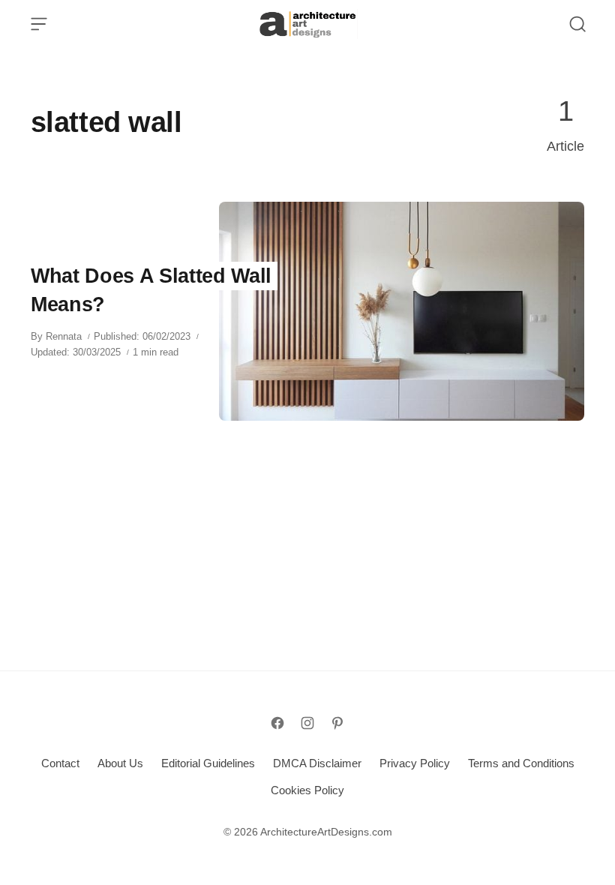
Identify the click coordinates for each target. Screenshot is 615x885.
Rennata (64, 336)
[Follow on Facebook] (277, 723)
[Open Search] (577, 24)
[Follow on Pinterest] (337, 723)
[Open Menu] (39, 24)
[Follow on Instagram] (307, 723)
